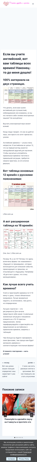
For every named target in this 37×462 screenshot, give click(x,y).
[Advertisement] (18, 27)
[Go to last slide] (5, 415)
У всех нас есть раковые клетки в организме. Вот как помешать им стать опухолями (28, 369)
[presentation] (18, 404)
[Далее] (31, 415)
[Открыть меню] (33, 3)
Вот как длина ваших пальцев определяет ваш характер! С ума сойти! (8, 369)
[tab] (14, 437)
